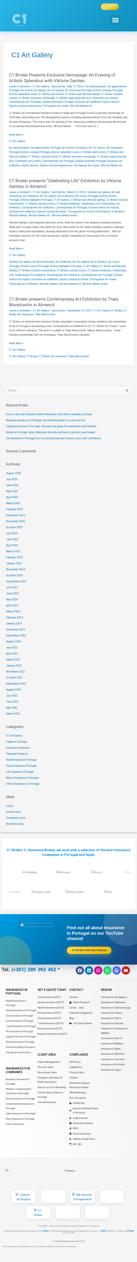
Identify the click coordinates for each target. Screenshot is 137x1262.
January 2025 (14, 563)
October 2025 (14, 527)
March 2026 (13, 503)
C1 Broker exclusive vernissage (36, 98)
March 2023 (13, 659)
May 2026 (12, 491)
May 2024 (12, 599)
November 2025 (15, 521)
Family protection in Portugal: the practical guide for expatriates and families (51, 426)
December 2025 (15, 515)
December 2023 (15, 629)
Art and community (43, 261)
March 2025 (13, 551)
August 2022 (13, 689)
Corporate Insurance (18, 747)
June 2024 (12, 593)
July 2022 (12, 695)
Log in (9, 805)
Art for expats (55, 90)
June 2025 (12, 539)
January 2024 (14, 623)
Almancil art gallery (99, 192)
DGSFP (45, 1231)
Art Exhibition (31, 196)
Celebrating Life (90, 203)
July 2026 (12, 479)
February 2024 (14, 617)
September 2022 (16, 683)
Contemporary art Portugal (25, 101)
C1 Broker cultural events (43, 156)
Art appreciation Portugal (46, 147)
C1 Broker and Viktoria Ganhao (82, 94)
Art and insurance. (96, 86)
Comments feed (15, 817)
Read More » (16, 134)
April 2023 (12, 653)
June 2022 (12, 701)
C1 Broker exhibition (68, 203)
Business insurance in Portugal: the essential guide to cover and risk (45, 420)
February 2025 (14, 557)
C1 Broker (117, 310)
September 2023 (16, 635)
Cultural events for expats (103, 207)
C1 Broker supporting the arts (73, 98)
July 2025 (12, 533)
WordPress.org (14, 823)
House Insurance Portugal (21, 765)
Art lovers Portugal (87, 196)
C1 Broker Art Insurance (53, 356)
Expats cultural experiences (25, 105)
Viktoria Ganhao (18, 215)
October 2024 (14, 575)
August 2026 (13, 473)
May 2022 (12, 707)
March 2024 (13, 611)
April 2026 (12, 497)
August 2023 (13, 641)
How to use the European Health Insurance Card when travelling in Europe (49, 414)
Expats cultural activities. (52, 211)
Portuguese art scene (56, 105)
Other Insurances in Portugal (22, 783)
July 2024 (12, 587)
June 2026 (12, 485)
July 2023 (12, 647)
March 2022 (13, 713)
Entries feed (13, 811)
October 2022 (14, 677)
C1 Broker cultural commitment (37, 270)
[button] (115, 20)
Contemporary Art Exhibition (37, 207)
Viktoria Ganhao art (81, 105)
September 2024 (16, 581)
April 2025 (12, 545)
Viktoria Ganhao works (64, 215)
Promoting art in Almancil (109, 211)
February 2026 (14, 509)
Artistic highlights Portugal (36, 199)
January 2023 (14, 665)
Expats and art (110, 101)
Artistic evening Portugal (107, 90)
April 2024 (12, 605)
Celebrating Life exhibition (30, 275)
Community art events (105, 98)
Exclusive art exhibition (87, 101)
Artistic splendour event (23, 94)
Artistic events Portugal (34, 266)
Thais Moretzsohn (44, 314)
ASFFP (103, 1231)
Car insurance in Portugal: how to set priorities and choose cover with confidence (53, 438)
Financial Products (17, 753)
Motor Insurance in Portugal (22, 777)
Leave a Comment (19, 86)
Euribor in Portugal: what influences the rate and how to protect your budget (51, 432)
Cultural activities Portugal (57, 101)
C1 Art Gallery (41, 86)
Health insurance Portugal (21, 759)
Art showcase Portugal (78, 90)
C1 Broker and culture (51, 94)
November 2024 (15, 569)
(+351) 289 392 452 (34, 969)
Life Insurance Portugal (20, 771)
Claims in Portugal (16, 741)
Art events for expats (33, 90)
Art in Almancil (66, 196)
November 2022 (15, 671)
